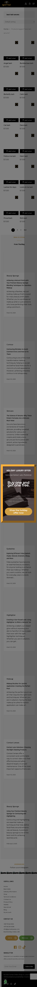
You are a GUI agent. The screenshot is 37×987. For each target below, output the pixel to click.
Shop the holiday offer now (18, 511)
